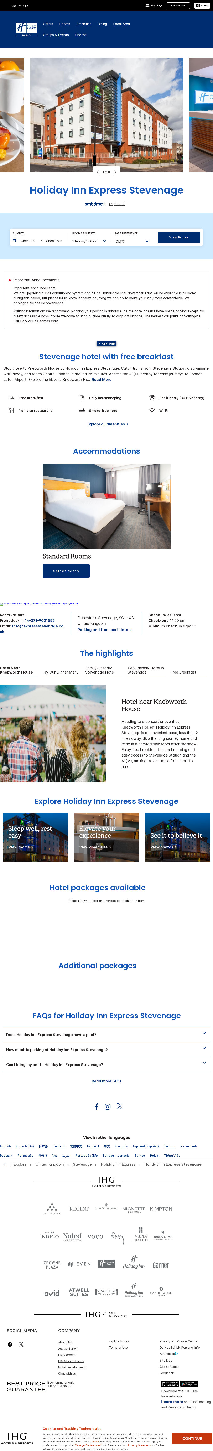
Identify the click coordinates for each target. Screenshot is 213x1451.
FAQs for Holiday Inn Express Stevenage (106, 1015)
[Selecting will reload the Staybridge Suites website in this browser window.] (106, 1292)
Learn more (172, 1402)
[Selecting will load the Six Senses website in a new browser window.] (52, 1208)
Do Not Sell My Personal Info (180, 1347)
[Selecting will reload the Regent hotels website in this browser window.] (79, 1208)
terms (96, 1441)
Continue (192, 1438)
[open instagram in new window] (105, 1107)
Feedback (167, 1373)
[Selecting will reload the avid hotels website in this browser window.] (52, 1292)
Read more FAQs (106, 1081)
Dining (102, 24)
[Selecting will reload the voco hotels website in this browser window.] (95, 1236)
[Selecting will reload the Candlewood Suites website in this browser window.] (161, 1292)
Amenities (83, 24)
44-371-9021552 (39, 620)
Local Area (121, 24)
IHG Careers (66, 1355)
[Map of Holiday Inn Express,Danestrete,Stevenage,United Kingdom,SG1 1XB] (39, 603)
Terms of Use (118, 1347)
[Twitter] (21, 1344)
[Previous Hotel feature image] (98, 172)
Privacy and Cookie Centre (179, 1341)
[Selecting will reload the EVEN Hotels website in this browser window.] (79, 1264)
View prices (178, 237)
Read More (101, 379)
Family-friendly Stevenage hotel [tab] (100, 670)
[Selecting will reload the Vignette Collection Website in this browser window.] (134, 1208)
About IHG (65, 1342)
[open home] (6, 1164)
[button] (202, 6)
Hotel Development (72, 1367)
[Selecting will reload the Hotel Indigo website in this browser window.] (50, 1236)
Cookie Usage (170, 1366)
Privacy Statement (139, 1445)
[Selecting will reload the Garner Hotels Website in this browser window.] (161, 1264)
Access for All (67, 1348)
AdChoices (167, 1354)
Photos (81, 35)
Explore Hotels (119, 1341)
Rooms (64, 24)
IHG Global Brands (71, 1361)
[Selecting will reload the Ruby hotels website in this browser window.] (118, 1236)
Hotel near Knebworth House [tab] (16, 670)
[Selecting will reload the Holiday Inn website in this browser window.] (134, 1264)
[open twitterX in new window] (117, 1107)
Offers (48, 24)
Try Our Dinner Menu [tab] (61, 672)
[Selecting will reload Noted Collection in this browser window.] (72, 1236)
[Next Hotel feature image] (114, 172)
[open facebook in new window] (94, 1107)
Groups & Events (56, 35)
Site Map (166, 1360)
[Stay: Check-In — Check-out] (38, 241)
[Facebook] (11, 1344)
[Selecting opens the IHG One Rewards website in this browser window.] (106, 1314)
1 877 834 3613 (59, 1386)
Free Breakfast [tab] (183, 672)
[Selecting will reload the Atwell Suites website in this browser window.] (79, 1292)
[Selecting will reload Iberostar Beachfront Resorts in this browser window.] (163, 1236)
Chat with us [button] (19, 5)
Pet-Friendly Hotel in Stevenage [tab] (146, 670)
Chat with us (67, 1373)
